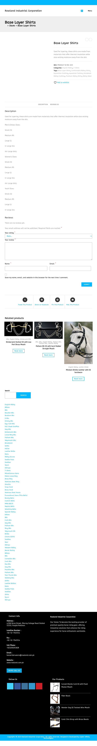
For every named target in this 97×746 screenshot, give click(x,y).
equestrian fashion (76, 73)
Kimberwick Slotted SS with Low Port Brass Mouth (18, 343)
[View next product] (90, 39)
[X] (10, 686)
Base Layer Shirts (27, 25)
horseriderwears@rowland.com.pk (20, 655)
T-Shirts (76, 68)
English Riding (67, 68)
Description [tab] (43, 104)
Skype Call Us (14, 670)
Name (8, 263)
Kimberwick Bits (25, 339)
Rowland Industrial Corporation (23, 10)
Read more (18, 351)
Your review (10, 239)
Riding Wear (87, 76)
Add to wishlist (63, 83)
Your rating (10, 233)
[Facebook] (17, 686)
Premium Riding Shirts (74, 76)
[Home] (6, 25)
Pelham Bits (57, 342)
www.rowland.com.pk (15, 663)
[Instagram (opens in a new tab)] (49, 2)
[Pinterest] (39, 686)
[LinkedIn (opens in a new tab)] (51, 2)
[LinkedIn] (32, 686)
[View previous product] (86, 39)
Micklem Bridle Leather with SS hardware (78, 371)
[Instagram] (24, 686)
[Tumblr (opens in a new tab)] (54, 2)
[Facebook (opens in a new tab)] (43, 2)
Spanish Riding (53, 343)
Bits (7, 339)
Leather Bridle (83, 367)
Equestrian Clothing (61, 73)
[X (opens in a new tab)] (40, 2)
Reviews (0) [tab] (54, 104)
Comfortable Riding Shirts (80, 70)
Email (53, 263)
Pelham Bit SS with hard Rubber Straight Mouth (48, 347)
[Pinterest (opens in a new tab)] (46, 2)
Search (7, 391)
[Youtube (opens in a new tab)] (57, 2)
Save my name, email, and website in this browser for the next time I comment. (36, 278)
